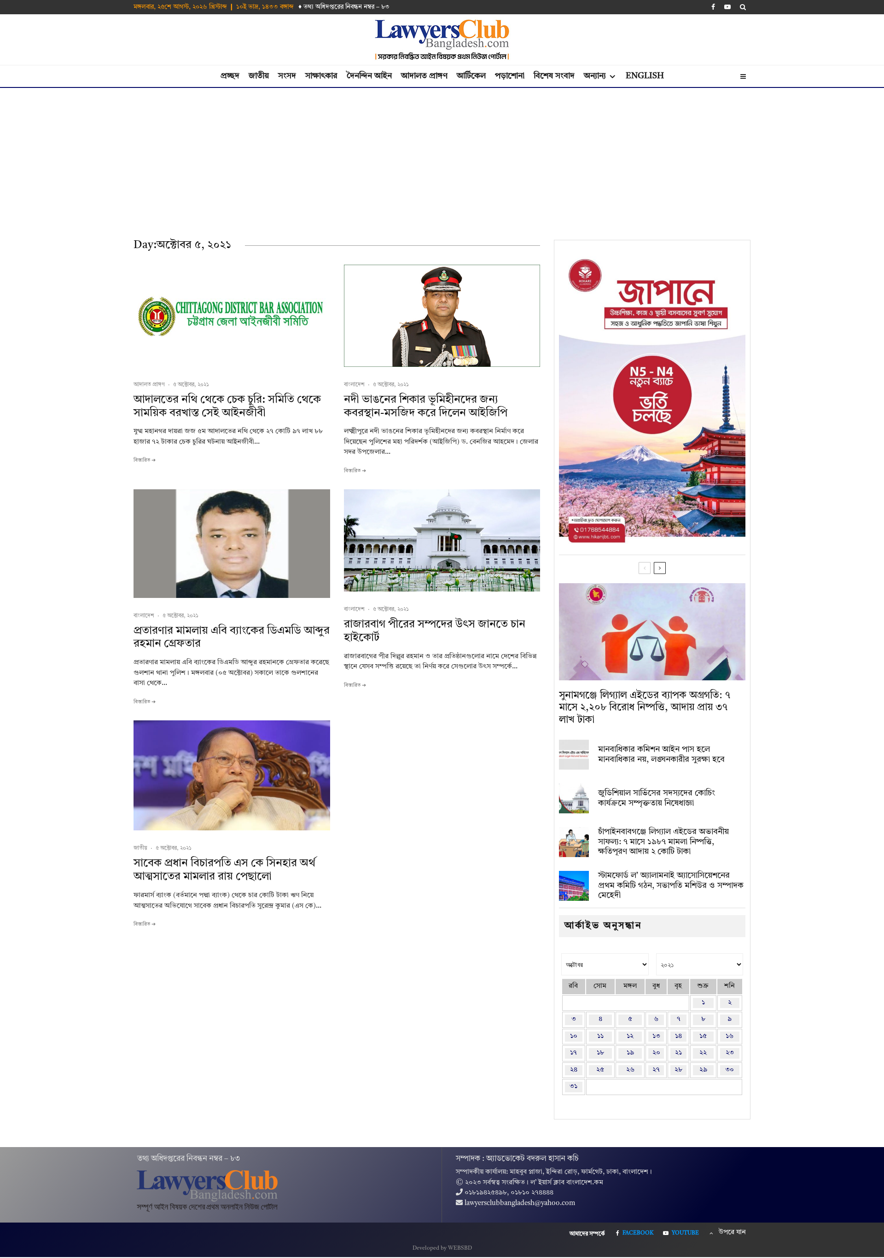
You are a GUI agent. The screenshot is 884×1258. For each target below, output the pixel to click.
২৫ (600, 1070)
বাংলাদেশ (354, 385)
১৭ (573, 1052)
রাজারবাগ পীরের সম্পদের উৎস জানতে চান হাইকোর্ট (434, 631)
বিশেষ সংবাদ (554, 76)
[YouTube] (727, 6)
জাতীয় (259, 76)
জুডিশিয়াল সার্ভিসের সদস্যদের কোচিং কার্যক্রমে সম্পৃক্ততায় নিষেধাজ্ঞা (656, 798)
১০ (573, 1036)
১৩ (656, 1036)
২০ (656, 1052)
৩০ (729, 1070)
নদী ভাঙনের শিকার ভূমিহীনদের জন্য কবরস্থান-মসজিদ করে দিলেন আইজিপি (425, 406)
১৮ (600, 1052)
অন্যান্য (595, 76)
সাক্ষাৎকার (321, 76)
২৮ (678, 1070)
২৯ (703, 1070)
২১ (678, 1052)
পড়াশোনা (509, 76)
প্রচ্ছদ (230, 76)
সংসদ (287, 76)
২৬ (630, 1070)
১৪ (678, 1036)
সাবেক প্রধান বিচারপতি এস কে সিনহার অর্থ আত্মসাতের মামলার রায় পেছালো (224, 870)
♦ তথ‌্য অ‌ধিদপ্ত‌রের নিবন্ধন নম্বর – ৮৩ (344, 7)
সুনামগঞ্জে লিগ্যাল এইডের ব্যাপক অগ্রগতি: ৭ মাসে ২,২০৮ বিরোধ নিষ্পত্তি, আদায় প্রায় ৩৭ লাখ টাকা (644, 707)
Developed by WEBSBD (442, 1248)
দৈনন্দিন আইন (369, 76)
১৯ (630, 1052)
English (645, 76)
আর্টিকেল (471, 76)
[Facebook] (713, 6)
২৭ (656, 1070)
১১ (600, 1036)
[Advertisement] (442, 157)
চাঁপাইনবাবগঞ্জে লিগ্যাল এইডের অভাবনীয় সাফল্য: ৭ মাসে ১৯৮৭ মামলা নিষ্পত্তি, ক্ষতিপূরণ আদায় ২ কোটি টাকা (663, 842)
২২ (703, 1052)
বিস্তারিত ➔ (145, 460)
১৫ (703, 1036)
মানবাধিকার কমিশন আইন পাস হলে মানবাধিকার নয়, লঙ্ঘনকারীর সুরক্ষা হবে (661, 754)
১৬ (729, 1036)
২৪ (573, 1070)
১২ (630, 1036)
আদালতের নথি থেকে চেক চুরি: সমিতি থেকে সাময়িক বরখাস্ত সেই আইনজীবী (227, 406)
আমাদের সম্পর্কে (587, 1234)
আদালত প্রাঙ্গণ (424, 76)
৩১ (573, 1086)
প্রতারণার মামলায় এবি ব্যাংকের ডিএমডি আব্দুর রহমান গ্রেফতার (232, 638)
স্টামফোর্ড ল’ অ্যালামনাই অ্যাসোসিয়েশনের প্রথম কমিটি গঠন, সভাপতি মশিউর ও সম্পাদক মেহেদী (671, 885)
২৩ (730, 1052)
